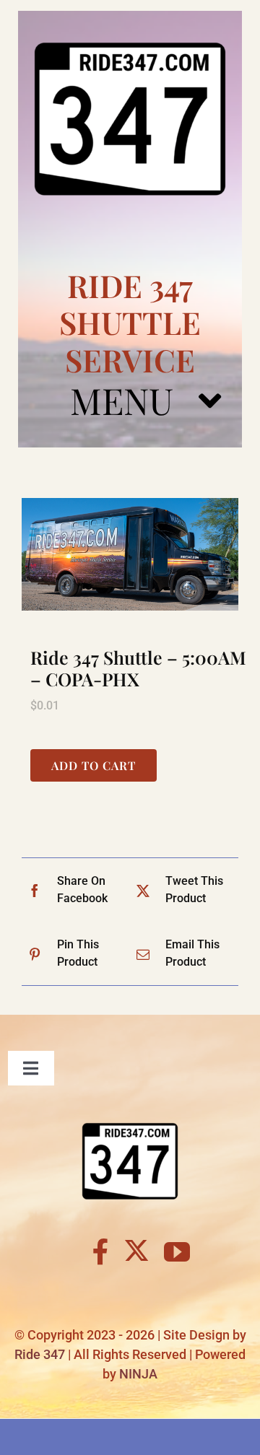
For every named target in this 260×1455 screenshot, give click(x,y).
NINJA (138, 1373)
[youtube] (177, 1252)
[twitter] (137, 1250)
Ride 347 (39, 1354)
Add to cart (93, 765)
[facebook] (100, 1252)
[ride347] (130, 16)
